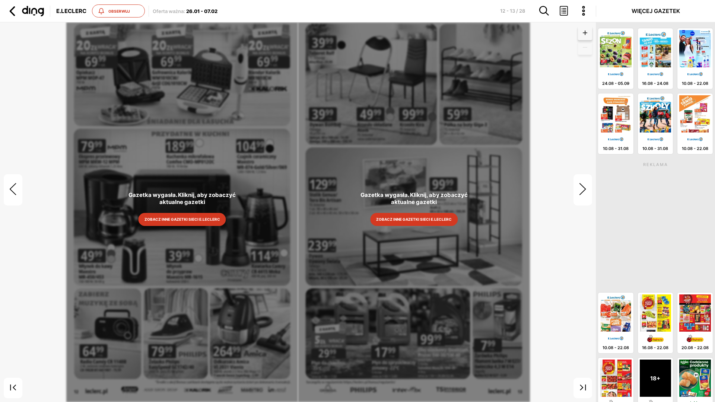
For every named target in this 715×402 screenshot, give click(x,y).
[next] (583, 190)
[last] (583, 388)
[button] (25, 11)
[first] (13, 388)
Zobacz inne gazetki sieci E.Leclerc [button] (182, 219)
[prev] (13, 190)
